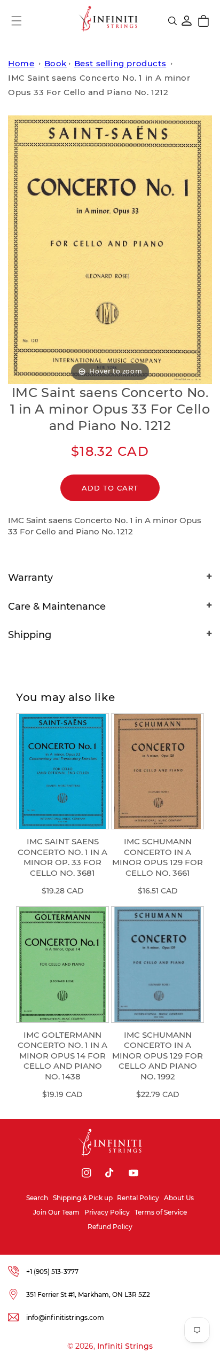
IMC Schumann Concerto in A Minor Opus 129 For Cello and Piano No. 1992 (157, 1056)
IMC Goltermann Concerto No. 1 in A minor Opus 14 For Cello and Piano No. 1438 (62, 1056)
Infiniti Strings (125, 1346)
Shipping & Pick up (83, 1198)
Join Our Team (56, 1212)
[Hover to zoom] (110, 249)
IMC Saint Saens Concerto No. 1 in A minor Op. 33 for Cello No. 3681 (62, 857)
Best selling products (120, 63)
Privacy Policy (107, 1212)
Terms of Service (161, 1212)
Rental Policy (138, 1198)
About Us (179, 1198)
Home (21, 63)
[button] (16, 20)
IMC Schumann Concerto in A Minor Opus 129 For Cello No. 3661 (157, 857)
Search (37, 1198)
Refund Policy (110, 1227)
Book (55, 63)
